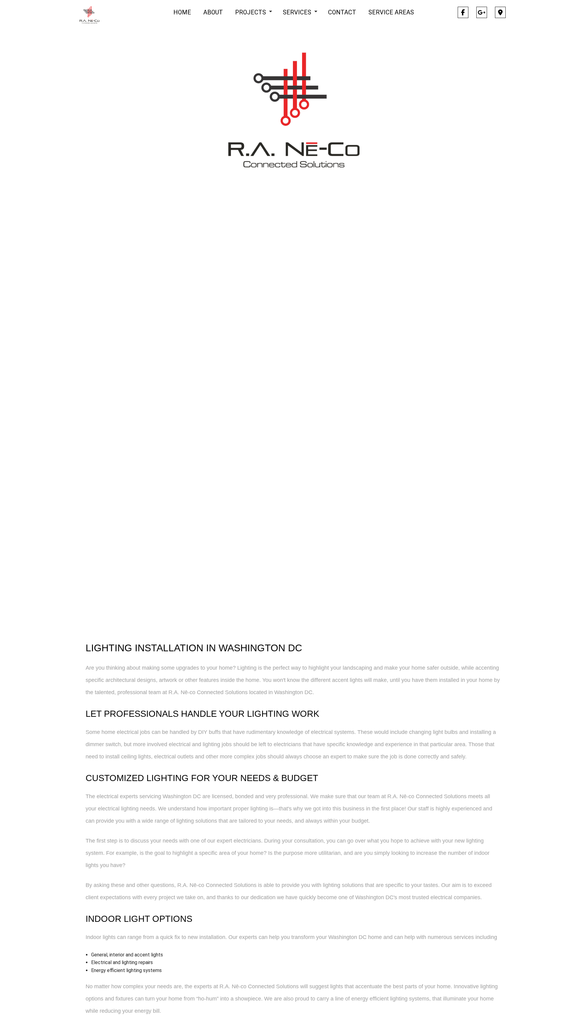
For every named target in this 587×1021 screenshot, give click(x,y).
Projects (250, 12)
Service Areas (391, 12)
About (213, 12)
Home (182, 12)
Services (297, 12)
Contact (342, 12)
